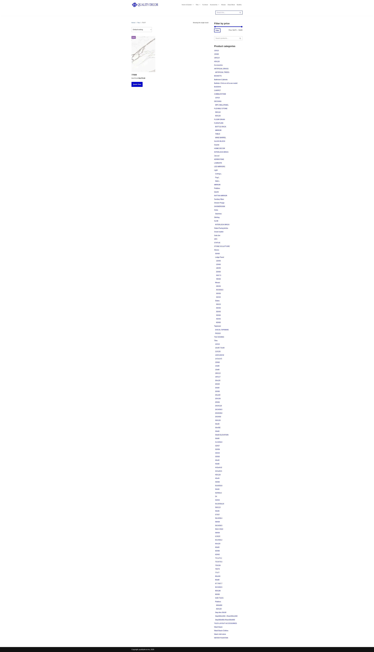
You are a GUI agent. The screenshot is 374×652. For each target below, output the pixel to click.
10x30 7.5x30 (219, 348)
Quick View (137, 84)
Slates (217, 301)
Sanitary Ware (219, 199)
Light (216, 170)
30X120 (218, 420)
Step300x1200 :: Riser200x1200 (226, 616)
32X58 (217, 449)
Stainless (218, 214)
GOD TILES (219, 598)
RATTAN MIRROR (220, 195)
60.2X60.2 (218, 540)
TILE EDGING (219, 337)
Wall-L (217, 181)
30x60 (217, 431)
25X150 (218, 398)
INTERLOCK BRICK (221, 152)
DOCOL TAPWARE (222, 330)
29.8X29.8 (218, 413)
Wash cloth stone (220, 634)
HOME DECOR (219, 148)
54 (216, 496)
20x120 (217, 380)
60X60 (218, 322)
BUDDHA (217, 87)
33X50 (217, 456)
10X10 (216, 50)
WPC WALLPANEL (222, 105)
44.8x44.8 (218, 467)
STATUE (217, 243)
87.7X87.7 (218, 583)
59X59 (217, 533)
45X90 (217, 482)
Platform (218, 601)
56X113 (218, 507)
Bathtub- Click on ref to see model (225, 83)
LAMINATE (218, 163)
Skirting (216, 217)
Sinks (216, 210)
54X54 (217, 500)
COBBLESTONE (220, 94)
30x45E (218, 427)
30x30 (217, 424)
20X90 (217, 391)
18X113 (217, 58)
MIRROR (218, 130)
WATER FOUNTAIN (221, 638)
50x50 (217, 489)
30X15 (218, 304)
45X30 (218, 279)
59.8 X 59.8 (219, 529)
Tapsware (217, 326)
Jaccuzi (216, 156)
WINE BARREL (220, 137)
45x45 (217, 478)
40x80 (217, 464)
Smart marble (218, 232)
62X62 (217, 554)
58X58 (217, 522)
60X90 (217, 551)
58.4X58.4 (218, 518)
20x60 (217, 388)
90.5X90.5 (218, 587)
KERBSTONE (219, 159)
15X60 (216, 54)
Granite (216, 145)
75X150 (218, 565)
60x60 (217, 547)
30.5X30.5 (219, 290)
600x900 (219, 605)
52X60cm (218, 493)
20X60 (218, 272)
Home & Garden (187, 4)
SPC (215, 239)
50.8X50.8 (218, 485)
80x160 (217, 576)
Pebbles (217, 188)
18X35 (218, 268)
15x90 (217, 369)
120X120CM (219, 355)
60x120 (217, 543)
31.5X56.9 (218, 442)
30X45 (218, 311)
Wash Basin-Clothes (221, 630)
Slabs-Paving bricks (221, 228)
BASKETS (218, 76)
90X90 (217, 594)
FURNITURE (218, 123)
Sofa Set (217, 235)
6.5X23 (217, 536)
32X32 (218, 297)
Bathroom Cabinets (221, 79)
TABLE (217, 134)
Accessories (213, 4)
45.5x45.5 (218, 471)
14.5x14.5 (218, 359)
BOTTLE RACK (220, 127)
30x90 (217, 438)
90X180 (218, 591)
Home (133, 22)
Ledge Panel (219, 257)
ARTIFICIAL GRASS (221, 69)
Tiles (197, 4)
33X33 (217, 453)
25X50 (217, 402)
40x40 (217, 460)
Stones (216, 250)
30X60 (217, 253)
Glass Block (231, 4)
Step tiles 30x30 (220, 612)
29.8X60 (218, 417)
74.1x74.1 (218, 558)
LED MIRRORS (219, 166)
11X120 (218, 351)
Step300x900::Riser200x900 (225, 620)
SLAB (216, 221)
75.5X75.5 (218, 562)
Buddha (239, 4)
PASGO (218, 333)
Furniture (205, 4)
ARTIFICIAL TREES (222, 72)
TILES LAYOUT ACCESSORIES (225, 623)
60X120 (218, 116)
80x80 (217, 580)
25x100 (217, 395)
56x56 (217, 511)
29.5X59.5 (218, 409)
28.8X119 (218, 406)
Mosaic (223, 4)
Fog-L (217, 177)
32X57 (217, 446)
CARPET (217, 90)
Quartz (216, 192)
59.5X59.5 (218, 525)
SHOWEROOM (219, 206)
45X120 (217, 61)
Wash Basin (218, 627)
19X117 (218, 377)
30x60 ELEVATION (221, 435)
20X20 (217, 384)
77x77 (217, 572)
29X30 (218, 286)
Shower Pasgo (219, 203)
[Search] (240, 13)
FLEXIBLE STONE (220, 108)
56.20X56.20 (219, 504)
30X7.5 (218, 275)
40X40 (218, 319)
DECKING (217, 101)
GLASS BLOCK (219, 141)
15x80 (217, 366)
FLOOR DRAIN (219, 119)
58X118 (218, 112)
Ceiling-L (218, 174)
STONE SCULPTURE (222, 246)
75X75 (217, 569)
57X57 (217, 514)
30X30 (218, 293)
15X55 (218, 261)
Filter (217, 30)
